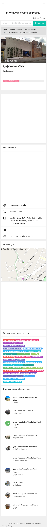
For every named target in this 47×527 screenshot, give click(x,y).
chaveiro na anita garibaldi (12, 368)
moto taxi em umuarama (28, 373)
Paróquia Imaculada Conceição (25, 435)
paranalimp (20, 359)
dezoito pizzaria (29, 376)
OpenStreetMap (9, 249)
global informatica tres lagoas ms (27, 340)
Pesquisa (39, 23)
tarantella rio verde (34, 351)
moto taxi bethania (37, 370)
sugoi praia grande (10, 354)
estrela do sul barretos (33, 362)
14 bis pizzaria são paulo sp (13, 376)
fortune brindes (9, 357)
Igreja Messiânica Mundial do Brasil (27, 458)
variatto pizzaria (37, 357)
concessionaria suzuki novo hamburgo (16, 370)
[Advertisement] (23, 117)
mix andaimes (28, 365)
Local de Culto (11, 32)
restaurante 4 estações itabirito (14, 379)
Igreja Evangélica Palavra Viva (25, 494)
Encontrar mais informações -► (23, 236)
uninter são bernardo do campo (14, 345)
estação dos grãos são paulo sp (14, 362)
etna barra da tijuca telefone (33, 348)
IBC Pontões (18, 482)
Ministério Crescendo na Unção (25, 505)
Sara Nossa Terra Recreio (23, 411)
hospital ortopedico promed (13, 348)
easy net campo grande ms (13, 381)
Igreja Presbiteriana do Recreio (25, 446)
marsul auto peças (24, 354)
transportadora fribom (23, 357)
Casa (5, 30)
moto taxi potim (9, 340)
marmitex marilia (9, 359)
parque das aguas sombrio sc (32, 368)
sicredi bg (34, 354)
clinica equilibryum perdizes (13, 365)
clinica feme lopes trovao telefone (15, 351)
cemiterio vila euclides (11, 373)
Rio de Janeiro (16, 30)
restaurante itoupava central (13, 343)
